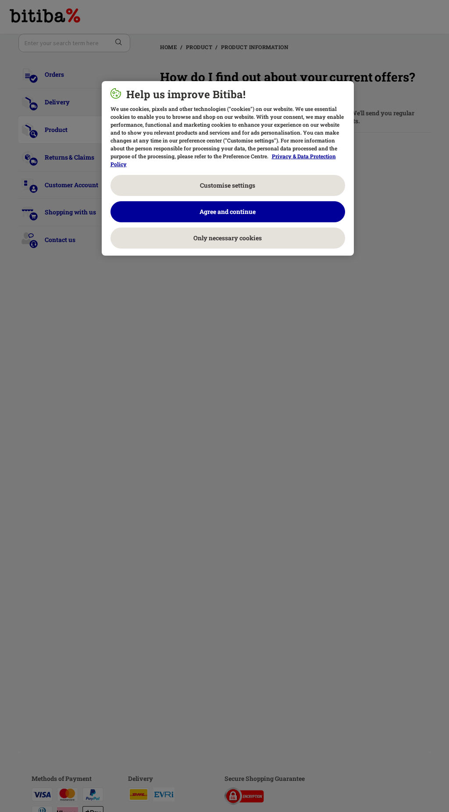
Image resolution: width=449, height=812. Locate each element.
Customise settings (227, 185)
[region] (228, 168)
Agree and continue (228, 211)
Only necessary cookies (227, 238)
